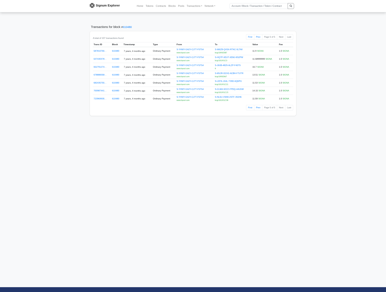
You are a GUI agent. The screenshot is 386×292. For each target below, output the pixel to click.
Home (140, 6)
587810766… (100, 51)
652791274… (100, 67)
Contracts (161, 6)
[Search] (291, 6)
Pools (181, 6)
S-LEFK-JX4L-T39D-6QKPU (228, 81)
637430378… (100, 59)
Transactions (193, 6)
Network (209, 6)
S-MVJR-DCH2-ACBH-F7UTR (229, 73)
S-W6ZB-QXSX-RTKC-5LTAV (229, 49)
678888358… (100, 75)
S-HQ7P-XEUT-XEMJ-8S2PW (229, 57)
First (250, 37)
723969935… (100, 98)
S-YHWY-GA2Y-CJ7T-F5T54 (190, 49)
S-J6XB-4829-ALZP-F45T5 (228, 65)
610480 (127, 27)
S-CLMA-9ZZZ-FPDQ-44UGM (229, 89)
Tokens (149, 6)
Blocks (172, 6)
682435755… (100, 83)
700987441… (100, 90)
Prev (258, 37)
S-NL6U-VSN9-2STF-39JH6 (228, 97)
